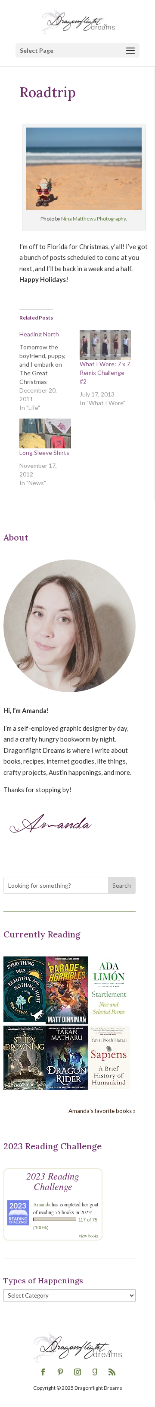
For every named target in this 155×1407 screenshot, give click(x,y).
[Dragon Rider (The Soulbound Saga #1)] (67, 1087)
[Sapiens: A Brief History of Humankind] (109, 1086)
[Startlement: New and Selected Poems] (109, 1019)
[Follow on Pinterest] (60, 1372)
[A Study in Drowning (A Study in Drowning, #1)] (24, 1087)
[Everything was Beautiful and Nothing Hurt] (24, 1019)
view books (89, 1236)
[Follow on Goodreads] (95, 1372)
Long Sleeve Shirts (44, 452)
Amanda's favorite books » (102, 1110)
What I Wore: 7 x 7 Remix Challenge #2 (105, 372)
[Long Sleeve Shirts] (45, 433)
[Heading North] (49, 371)
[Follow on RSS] (112, 1372)
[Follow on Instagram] (77, 1372)
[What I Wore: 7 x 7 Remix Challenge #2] (105, 344)
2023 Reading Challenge (52, 1181)
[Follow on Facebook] (43, 1372)
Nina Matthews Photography (93, 218)
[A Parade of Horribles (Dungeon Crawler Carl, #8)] (67, 1022)
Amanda (41, 1204)
